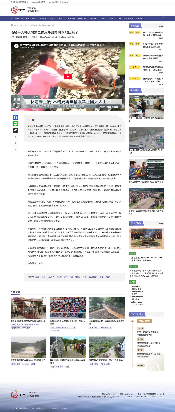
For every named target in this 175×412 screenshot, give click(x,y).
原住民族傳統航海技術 (30, 324)
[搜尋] (163, 18)
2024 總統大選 (16, 18)
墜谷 (65, 277)
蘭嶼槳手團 (26, 328)
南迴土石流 (104, 364)
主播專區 (103, 18)
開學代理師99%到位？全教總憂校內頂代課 (153, 80)
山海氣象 (43, 18)
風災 (97, 327)
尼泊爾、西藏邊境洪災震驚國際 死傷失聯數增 (146, 212)
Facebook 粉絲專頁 (38, 2)
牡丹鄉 (32, 364)
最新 (34, 18)
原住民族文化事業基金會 (19, 2)
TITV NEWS (32, 8)
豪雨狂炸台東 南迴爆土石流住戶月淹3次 (106, 360)
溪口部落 (64, 366)
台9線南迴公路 (105, 327)
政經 (43, 277)
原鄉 (37, 277)
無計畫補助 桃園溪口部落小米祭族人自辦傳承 (67, 361)
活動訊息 (140, 18)
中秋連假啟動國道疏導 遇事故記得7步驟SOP (145, 151)
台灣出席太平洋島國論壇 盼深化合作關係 (146, 181)
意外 (71, 277)
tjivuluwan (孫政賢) (66, 37)
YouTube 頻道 (53, 2)
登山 (101, 277)
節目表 (93, 18)
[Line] (15, 123)
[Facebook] (15, 117)
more (140, 365)
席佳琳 (72, 327)
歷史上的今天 (115, 18)
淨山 (90, 277)
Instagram (65, 2)
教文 (18, 324)
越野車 (108, 277)
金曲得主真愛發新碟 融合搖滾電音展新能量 (153, 45)
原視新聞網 (33, 11)
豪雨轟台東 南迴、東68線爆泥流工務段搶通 (106, 322)
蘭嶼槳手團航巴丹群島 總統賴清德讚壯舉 (28, 321)
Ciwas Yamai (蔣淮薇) (48, 37)
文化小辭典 (128, 18)
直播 (27, 18)
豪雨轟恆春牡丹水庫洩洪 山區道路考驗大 (28, 360)
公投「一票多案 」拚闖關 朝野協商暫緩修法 (146, 119)
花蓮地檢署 (55, 330)
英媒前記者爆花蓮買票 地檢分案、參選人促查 (67, 322)
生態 (96, 277)
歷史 (84, 277)
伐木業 (59, 277)
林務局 (77, 277)
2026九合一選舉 (62, 327)
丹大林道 (51, 277)
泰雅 (57, 366)
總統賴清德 (15, 328)
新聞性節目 (83, 18)
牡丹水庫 (25, 364)
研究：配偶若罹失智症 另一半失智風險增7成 (153, 34)
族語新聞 (71, 18)
